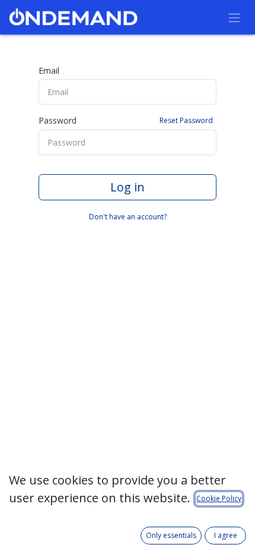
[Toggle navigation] (234, 17)
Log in (127, 187)
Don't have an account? (128, 217)
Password (126, 120)
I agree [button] (225, 535)
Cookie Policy (218, 498)
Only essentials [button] (171, 535)
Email (49, 70)
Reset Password (186, 120)
